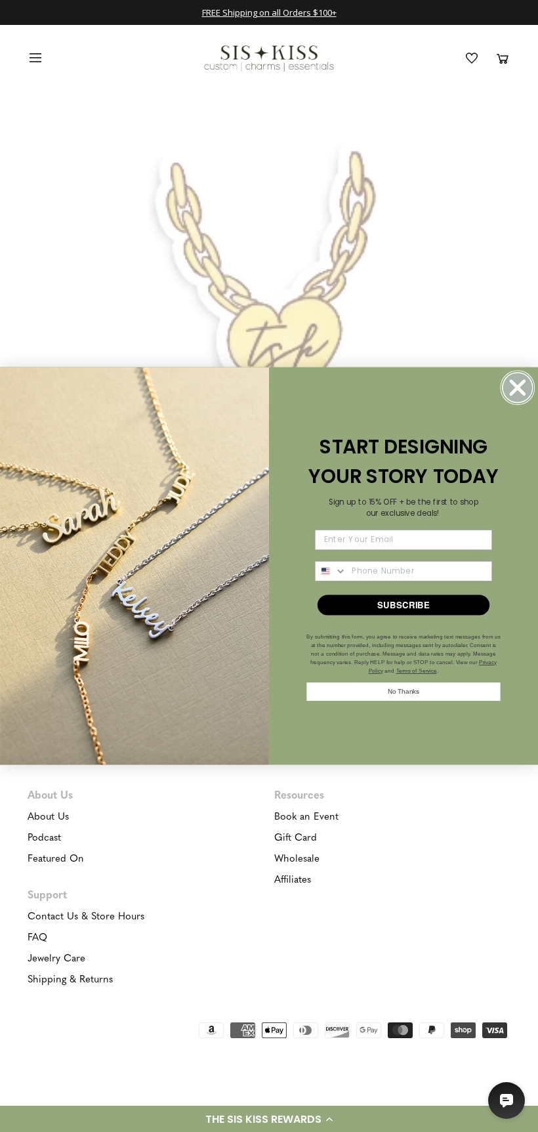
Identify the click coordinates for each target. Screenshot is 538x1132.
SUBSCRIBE (403, 604)
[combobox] (331, 571)
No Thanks (403, 691)
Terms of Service (416, 670)
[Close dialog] (517, 387)
